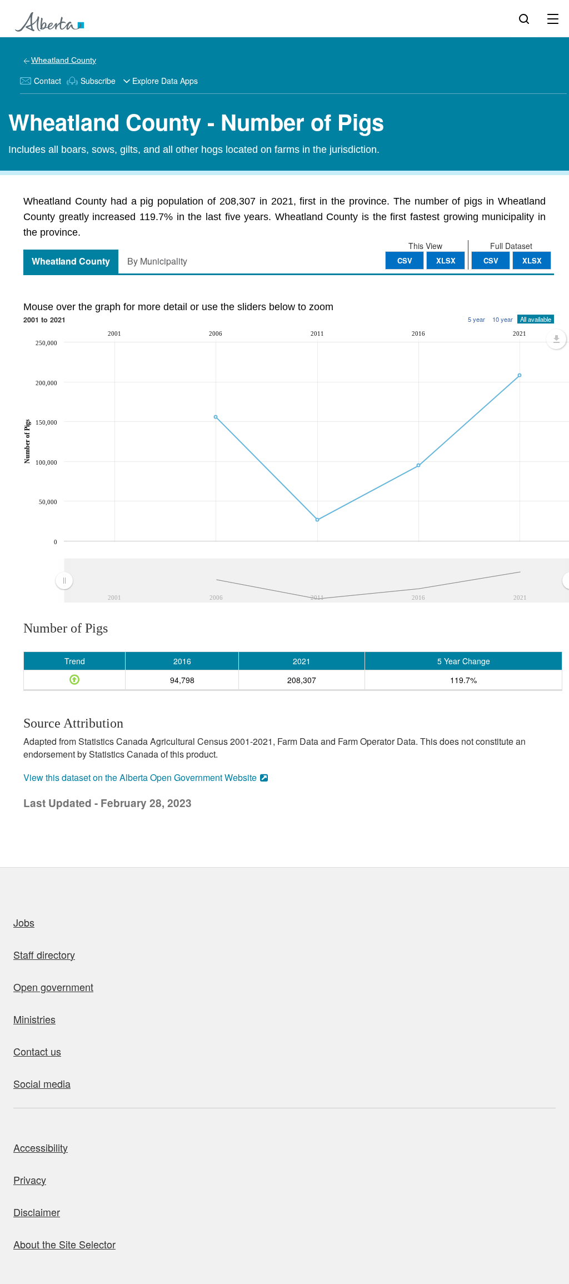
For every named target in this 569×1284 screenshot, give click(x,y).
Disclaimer (36, 1212)
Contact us (37, 1051)
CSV (490, 260)
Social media (42, 1083)
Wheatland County (63, 60)
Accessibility (40, 1147)
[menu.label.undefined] (556, 339)
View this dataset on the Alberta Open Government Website (140, 777)
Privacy (29, 1179)
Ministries (34, 1019)
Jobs (23, 922)
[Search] (524, 18)
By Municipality (157, 261)
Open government (53, 986)
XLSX (532, 260)
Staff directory (44, 954)
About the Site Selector (64, 1244)
